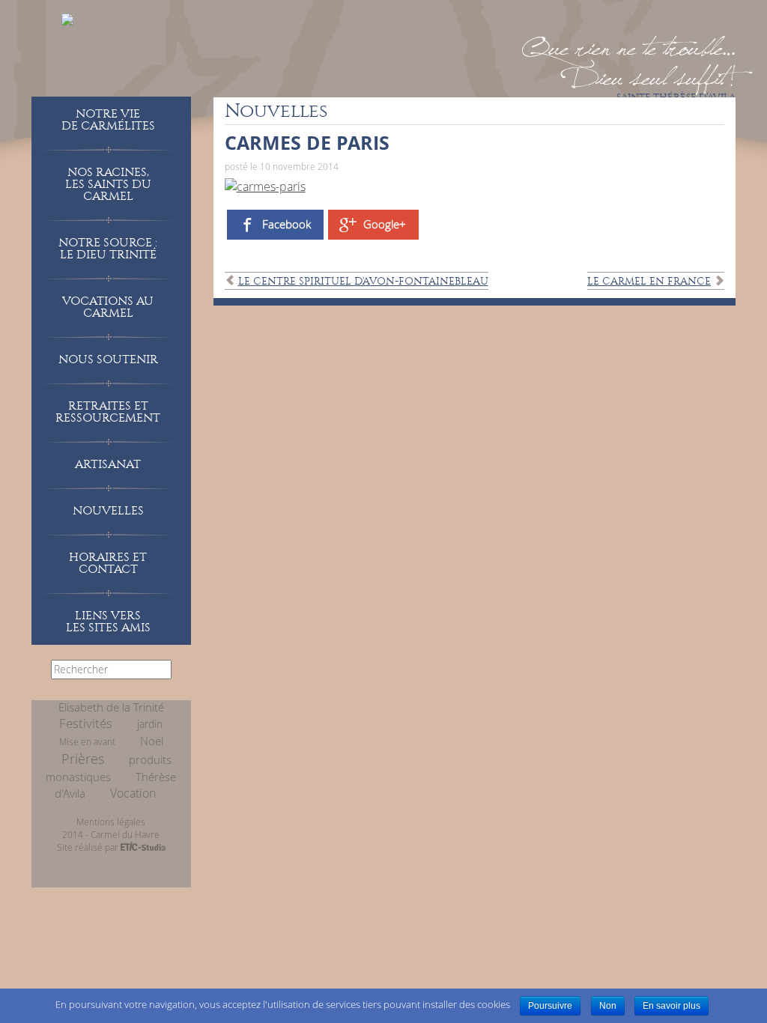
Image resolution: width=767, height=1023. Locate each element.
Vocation (133, 793)
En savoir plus (671, 1006)
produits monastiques (109, 768)
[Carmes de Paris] (265, 185)
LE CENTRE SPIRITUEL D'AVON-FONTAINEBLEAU (363, 281)
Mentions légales (110, 822)
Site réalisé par (89, 847)
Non (607, 1006)
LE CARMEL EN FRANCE (649, 281)
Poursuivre (550, 1006)
